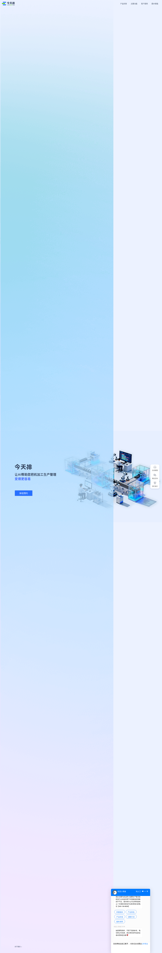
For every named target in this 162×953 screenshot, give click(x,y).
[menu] (136, 3)
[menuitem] (123, 3)
